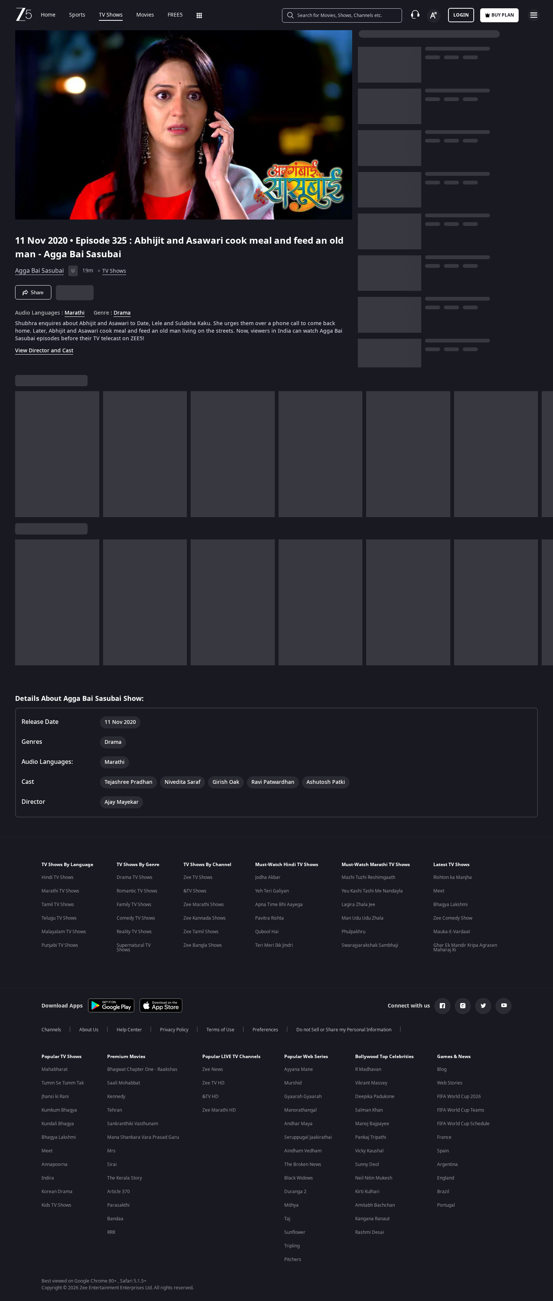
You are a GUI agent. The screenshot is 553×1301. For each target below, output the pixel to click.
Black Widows (298, 1178)
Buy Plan (502, 15)
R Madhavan (368, 1069)
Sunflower (294, 1232)
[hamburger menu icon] (534, 15)
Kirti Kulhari (367, 1191)
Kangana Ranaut (372, 1218)
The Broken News (302, 1164)
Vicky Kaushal (369, 1150)
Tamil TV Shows (58, 904)
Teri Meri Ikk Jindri (274, 945)
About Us (89, 1029)
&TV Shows (194, 891)
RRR (111, 1232)
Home (48, 15)
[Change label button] (434, 16)
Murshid (293, 1083)
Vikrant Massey (371, 1083)
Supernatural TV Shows (134, 947)
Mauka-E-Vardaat (451, 931)
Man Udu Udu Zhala (363, 918)
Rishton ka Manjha (452, 877)
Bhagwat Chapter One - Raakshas (142, 1069)
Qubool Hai (267, 931)
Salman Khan (369, 1110)
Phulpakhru (353, 931)
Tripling (292, 1246)
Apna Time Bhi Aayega (279, 904)
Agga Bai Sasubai (39, 270)
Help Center (129, 1029)
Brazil (443, 1191)
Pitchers (292, 1259)
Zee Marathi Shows (203, 904)
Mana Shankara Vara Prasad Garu (143, 1137)
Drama (122, 313)
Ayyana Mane (298, 1069)
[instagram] (463, 1006)
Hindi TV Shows (58, 877)
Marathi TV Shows (60, 891)
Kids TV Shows (56, 1205)
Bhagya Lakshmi (450, 904)
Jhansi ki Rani (55, 1096)
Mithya (291, 1205)
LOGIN (461, 15)
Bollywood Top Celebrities (384, 1056)
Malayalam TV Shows (64, 931)
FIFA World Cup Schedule (463, 1123)
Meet (438, 891)
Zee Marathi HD (219, 1110)
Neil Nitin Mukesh (373, 1178)
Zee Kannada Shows (204, 918)
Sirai (112, 1164)
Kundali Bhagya (58, 1123)
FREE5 (175, 15)
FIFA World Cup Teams (460, 1110)
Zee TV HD (213, 1083)
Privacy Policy (174, 1029)
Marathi (75, 313)
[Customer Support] (415, 15)
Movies (145, 15)
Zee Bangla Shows (202, 945)
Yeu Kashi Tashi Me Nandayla (372, 891)
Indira (48, 1178)
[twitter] (483, 1006)
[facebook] (442, 1006)
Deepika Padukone (374, 1096)
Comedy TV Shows (136, 918)
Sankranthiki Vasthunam (132, 1123)
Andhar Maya (298, 1123)
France (444, 1137)
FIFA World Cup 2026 (459, 1096)
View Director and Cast (44, 351)
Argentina (447, 1164)
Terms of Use (220, 1029)
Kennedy (116, 1096)
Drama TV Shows (134, 877)
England (445, 1178)
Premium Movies (126, 1056)
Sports (77, 15)
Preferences (265, 1029)
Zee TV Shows (198, 877)
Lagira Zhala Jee (358, 904)
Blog (442, 1069)
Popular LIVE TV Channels (231, 1056)
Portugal (446, 1205)
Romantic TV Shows (137, 891)
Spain (443, 1150)
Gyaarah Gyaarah (303, 1096)
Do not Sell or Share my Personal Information (343, 1029)
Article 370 (118, 1191)
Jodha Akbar (267, 877)
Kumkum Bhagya (59, 1110)
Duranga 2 (295, 1191)
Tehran (114, 1110)
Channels (51, 1029)
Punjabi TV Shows (60, 945)
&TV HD (210, 1096)
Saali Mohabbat (123, 1083)
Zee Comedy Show (452, 918)
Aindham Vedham (303, 1150)
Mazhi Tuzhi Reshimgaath (368, 877)
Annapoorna (55, 1164)
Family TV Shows (134, 904)
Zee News (212, 1069)
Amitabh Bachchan (375, 1205)
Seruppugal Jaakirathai (308, 1137)
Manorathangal (300, 1110)
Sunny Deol (367, 1164)
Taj (287, 1218)
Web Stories (449, 1083)
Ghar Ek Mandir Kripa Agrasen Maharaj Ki (465, 947)
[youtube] (503, 1006)
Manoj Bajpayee (372, 1123)
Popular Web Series (306, 1056)
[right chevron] (545, 454)
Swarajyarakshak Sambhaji (370, 945)
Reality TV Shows (134, 931)
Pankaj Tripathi (370, 1137)
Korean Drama (57, 1191)
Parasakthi (118, 1205)
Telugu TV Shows (59, 918)
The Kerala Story (124, 1178)
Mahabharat (55, 1069)
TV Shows (111, 15)
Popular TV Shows (62, 1056)
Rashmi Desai (369, 1232)
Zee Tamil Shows (201, 931)
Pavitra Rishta (269, 918)
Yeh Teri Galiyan (272, 891)
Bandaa (115, 1218)
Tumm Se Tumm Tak (63, 1083)
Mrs (111, 1150)
